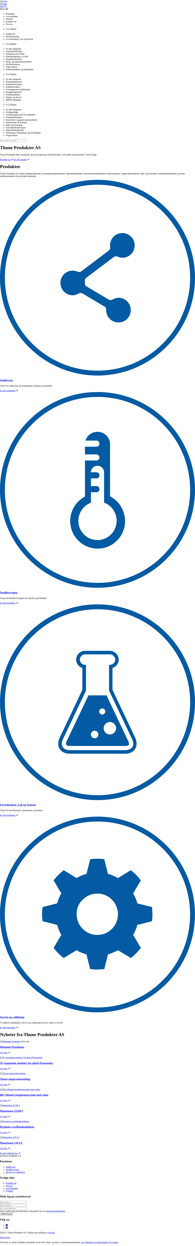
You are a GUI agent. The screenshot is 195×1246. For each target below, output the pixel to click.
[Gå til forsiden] (3, 1)
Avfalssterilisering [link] (14, 51)
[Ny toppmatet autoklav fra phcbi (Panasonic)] (21, 1057)
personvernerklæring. (55, 1211)
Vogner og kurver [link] (14, 97)
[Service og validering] (97, 1011)
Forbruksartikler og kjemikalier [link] (20, 69)
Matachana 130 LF (11, 1142)
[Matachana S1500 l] (10, 1105)
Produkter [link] (10, 14)
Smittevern (6, 380)
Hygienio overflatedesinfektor (17, 1126)
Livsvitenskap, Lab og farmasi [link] (19, 39)
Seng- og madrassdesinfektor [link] (19, 61)
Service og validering (12, 1017)
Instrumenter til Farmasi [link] (16, 122)
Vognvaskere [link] (11, 67)
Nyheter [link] (9, 19)
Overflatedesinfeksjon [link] (15, 127)
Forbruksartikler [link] (13, 94)
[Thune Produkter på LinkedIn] (7, 1228)
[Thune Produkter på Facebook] (7, 1225)
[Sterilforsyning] (97, 587)
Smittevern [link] (10, 34)
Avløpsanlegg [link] (12, 112)
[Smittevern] (97, 375)
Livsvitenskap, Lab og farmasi (18, 804)
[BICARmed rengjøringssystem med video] (20, 1089)
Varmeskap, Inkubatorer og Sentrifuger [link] (23, 133)
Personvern (5, 1237)
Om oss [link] (9, 24)
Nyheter (9, 1191)
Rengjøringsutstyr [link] (14, 92)
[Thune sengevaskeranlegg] (13, 1073)
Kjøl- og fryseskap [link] (14, 125)
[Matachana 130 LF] (9, 1137)
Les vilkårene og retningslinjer (94, 1242)
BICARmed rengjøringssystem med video (24, 1094)
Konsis (51, 1232)
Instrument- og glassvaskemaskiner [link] (21, 120)
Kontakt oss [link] (11, 21)
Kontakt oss (11, 1183)
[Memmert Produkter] (10, 1041)
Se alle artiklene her (9, 1153)
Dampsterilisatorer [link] (14, 59)
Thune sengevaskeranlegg (15, 1079)
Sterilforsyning (8, 592)
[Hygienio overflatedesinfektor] (14, 1121)
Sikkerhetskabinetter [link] (15, 130)
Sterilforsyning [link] (12, 36)
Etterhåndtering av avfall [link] (17, 56)
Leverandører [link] (12, 16)
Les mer (4, 1052)
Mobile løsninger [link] (13, 100)
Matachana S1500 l (11, 1110)
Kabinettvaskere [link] (13, 87)
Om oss (9, 1186)
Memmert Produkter (12, 1047)
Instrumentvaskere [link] (14, 84)
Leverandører (12, 1188)
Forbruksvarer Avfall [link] (15, 54)
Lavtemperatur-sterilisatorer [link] (18, 89)
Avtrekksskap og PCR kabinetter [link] (20, 114)
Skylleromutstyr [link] (13, 64)
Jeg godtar (113, 1242)
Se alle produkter (8, 390)
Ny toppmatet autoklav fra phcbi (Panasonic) (26, 1063)
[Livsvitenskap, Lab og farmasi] (97, 799)
